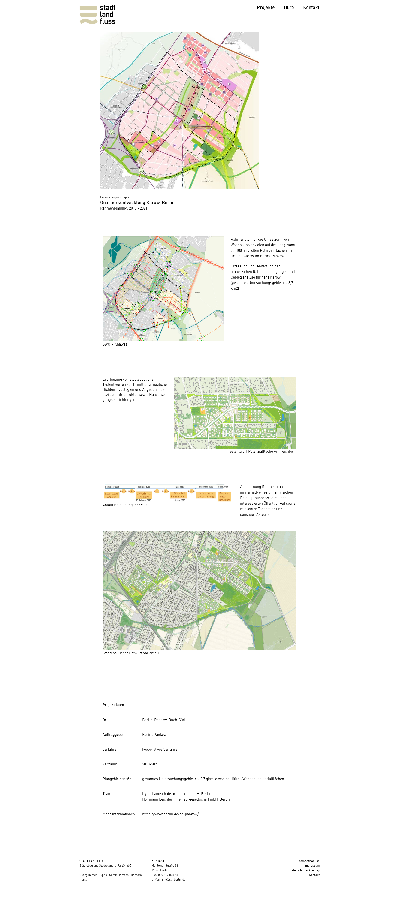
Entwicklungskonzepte (114, 197)
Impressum (312, 865)
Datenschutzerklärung (304, 870)
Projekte (266, 7)
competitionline (309, 861)
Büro (289, 7)
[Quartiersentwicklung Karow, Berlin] (179, 187)
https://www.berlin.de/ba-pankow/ (170, 813)
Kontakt (311, 7)
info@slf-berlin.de (174, 879)
